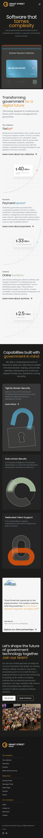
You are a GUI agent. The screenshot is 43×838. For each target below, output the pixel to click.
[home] (13, 4)
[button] (39, 4)
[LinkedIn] (3, 833)
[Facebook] (6, 833)
